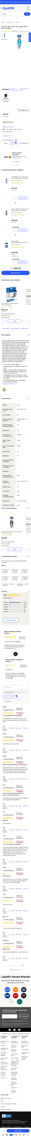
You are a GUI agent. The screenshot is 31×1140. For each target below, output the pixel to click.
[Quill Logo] (8, 8)
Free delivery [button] (6, 317)
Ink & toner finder (24, 1046)
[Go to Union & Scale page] (11, 1002)
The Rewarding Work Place (9, 1104)
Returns (3, 1045)
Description (5, 328)
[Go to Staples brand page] (15, 996)
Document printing (14, 1068)
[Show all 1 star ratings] (15, 611)
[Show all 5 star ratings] (15, 602)
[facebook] (19, 1030)
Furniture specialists (14, 1078)
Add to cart (18, 1131)
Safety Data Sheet (9, 384)
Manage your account (4, 1049)
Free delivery (9, 122)
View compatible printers (24, 89)
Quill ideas (14, 1087)
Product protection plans (14, 1083)
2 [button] (11, 965)
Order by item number (25, 1053)
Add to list (8, 136)
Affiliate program (13, 1091)
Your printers (25, 1049)
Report (26, 728)
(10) (25, 607)
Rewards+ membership (14, 1042)
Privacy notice (17, 1126)
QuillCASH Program (14, 1050)
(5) (24, 609)
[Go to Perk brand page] (7, 996)
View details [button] (15, 161)
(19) (24, 611)
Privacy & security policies (3, 1074)
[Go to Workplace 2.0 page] (20, 1002)
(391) (25, 602)
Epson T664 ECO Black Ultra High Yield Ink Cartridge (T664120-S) (20, 209)
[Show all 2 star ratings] (15, 609)
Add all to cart (15, 273)
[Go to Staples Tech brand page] (24, 996)
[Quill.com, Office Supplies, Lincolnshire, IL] (7, 1116)
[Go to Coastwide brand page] (15, 990)
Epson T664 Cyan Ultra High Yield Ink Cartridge (20, 177)
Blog (2, 1101)
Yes (11, 728)
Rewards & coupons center (24, 1058)
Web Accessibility (6, 1109)
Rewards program (13, 1046)
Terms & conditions (6, 1126)
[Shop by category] (2, 8)
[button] (30, 2)
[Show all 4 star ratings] (16, 604)
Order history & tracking (5, 1042)
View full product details (14, 89)
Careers (3, 1106)
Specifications (15, 328)
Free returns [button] (8, 131)
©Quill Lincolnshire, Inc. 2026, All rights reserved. (13, 1121)
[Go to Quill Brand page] (7, 990)
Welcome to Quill (6, 1098)
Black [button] (6, 143)
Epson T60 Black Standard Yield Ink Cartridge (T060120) (10, 304)
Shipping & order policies (5, 1063)
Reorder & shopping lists (25, 1042)
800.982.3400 (16, 158)
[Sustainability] (5, 390)
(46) (25, 605)
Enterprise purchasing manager (14, 1074)
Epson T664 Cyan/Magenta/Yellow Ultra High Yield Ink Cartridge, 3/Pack (19, 241)
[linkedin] (14, 1030)
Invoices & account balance (4, 1054)
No (18, 728)
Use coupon (24, 1016)
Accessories (24, 328)
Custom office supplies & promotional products (15, 1063)
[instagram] (9, 1030)
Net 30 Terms (15, 1058)
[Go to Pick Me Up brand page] (24, 990)
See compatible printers (9, 313)
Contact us (4, 1078)
